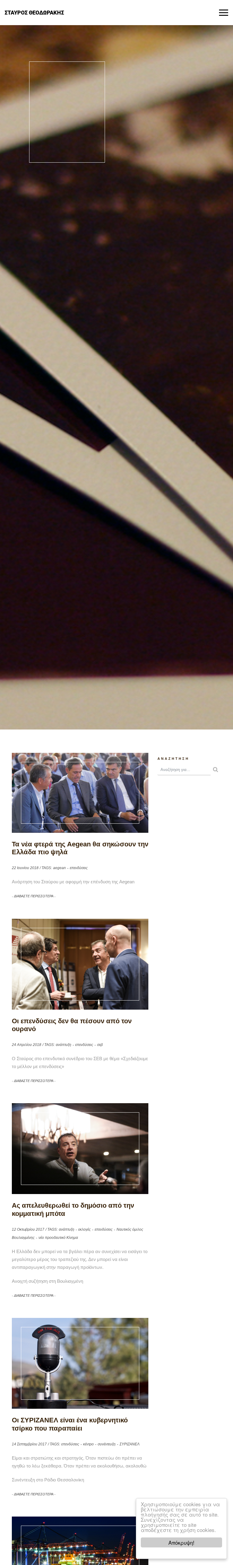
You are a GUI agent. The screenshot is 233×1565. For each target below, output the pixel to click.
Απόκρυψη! (181, 1542)
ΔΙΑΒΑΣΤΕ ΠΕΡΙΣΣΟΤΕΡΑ (33, 896)
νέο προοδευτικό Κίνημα (58, 1238)
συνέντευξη (107, 1444)
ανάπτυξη (63, 1045)
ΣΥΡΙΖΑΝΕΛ (130, 1444)
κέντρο (88, 1444)
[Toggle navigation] (223, 13)
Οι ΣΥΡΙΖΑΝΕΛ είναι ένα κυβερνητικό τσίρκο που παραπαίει (70, 1424)
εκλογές (84, 1229)
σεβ (100, 1045)
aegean (59, 868)
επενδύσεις (79, 868)
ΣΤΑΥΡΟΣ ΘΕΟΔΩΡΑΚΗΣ (34, 12)
